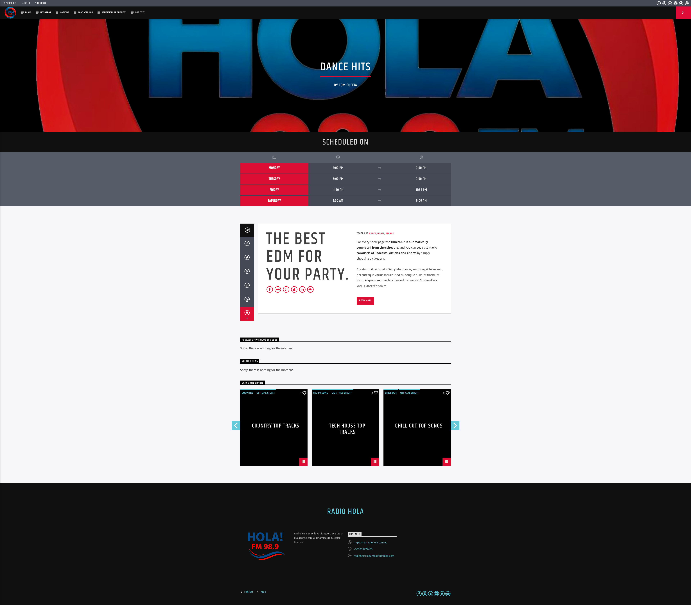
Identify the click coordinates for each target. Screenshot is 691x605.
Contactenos (85, 12)
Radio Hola (345, 511)
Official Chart (265, 392)
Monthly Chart (341, 392)
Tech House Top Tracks (347, 428)
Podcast (248, 592)
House (380, 233)
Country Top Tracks (275, 426)
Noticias (64, 12)
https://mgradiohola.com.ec (370, 542)
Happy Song (320, 392)
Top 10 (27, 3)
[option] (345, 427)
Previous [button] (235, 426)
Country (247, 392)
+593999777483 (363, 549)
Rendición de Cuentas (114, 12)
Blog (263, 592)
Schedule (11, 3)
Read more (365, 300)
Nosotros (45, 12)
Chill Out (391, 392)
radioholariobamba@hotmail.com (374, 555)
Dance (372, 233)
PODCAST (140, 12)
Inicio (28, 12)
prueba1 (41, 3)
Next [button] (455, 426)
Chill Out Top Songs (418, 426)
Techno (390, 233)
